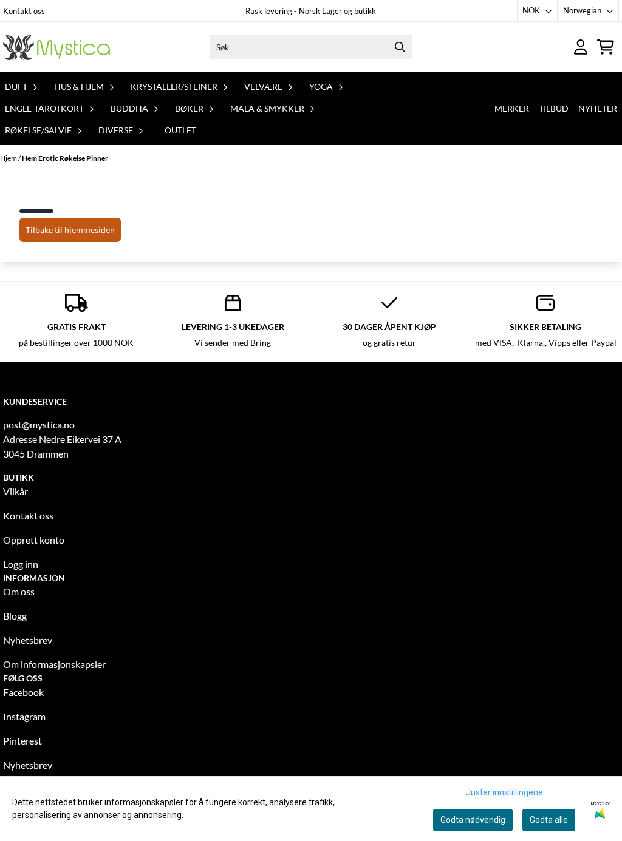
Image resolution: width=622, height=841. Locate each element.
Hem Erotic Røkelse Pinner (65, 158)
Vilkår (15, 491)
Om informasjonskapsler (54, 664)
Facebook (23, 692)
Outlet (180, 130)
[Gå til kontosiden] (580, 47)
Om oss (19, 591)
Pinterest (22, 740)
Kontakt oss (24, 11)
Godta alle (549, 820)
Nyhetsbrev (27, 640)
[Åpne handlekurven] (605, 47)
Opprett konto (33, 539)
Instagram (24, 716)
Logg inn (20, 564)
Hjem (9, 158)
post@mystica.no (39, 424)
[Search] (400, 47)
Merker (511, 108)
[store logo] (56, 47)
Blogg (15, 615)
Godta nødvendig (472, 820)
